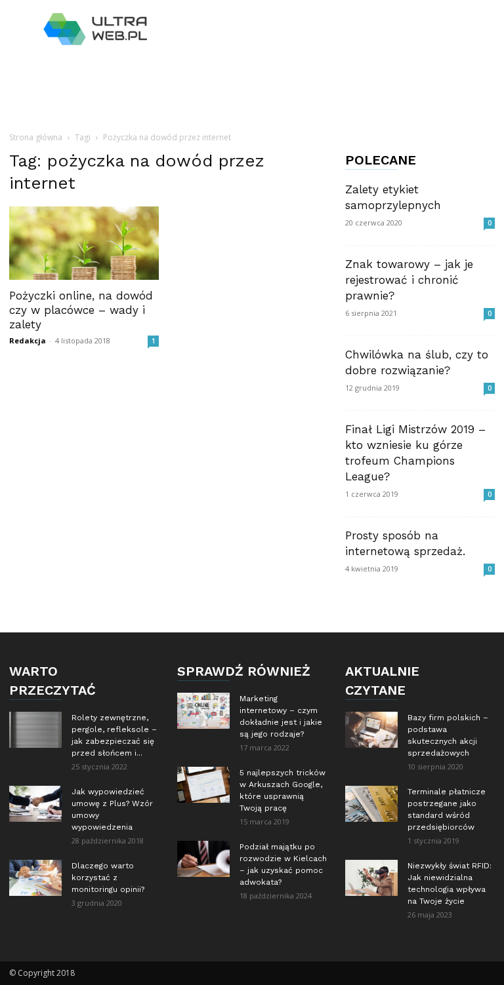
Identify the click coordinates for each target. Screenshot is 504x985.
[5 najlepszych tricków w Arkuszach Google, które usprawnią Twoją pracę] (203, 785)
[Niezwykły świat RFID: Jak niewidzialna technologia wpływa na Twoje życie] (371, 878)
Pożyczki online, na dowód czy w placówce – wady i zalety (81, 310)
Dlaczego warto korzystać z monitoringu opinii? (108, 877)
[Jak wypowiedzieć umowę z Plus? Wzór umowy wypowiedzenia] (35, 804)
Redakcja (27, 340)
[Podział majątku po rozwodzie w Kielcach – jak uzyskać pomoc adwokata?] (203, 859)
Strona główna (35, 137)
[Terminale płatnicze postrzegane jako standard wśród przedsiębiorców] (371, 804)
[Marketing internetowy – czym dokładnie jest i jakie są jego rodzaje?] (203, 711)
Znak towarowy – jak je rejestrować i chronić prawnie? (409, 280)
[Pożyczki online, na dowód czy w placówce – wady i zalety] (84, 243)
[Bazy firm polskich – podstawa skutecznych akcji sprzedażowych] (371, 730)
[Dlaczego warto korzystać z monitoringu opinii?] (35, 878)
